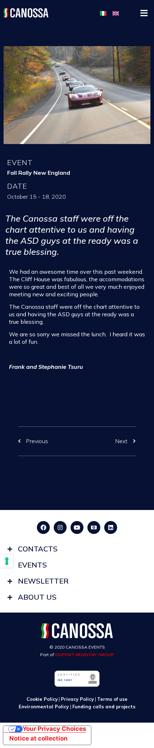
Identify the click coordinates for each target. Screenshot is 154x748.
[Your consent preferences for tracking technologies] (7, 561)
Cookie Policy (42, 699)
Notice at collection (38, 738)
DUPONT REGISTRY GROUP (84, 654)
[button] (144, 13)
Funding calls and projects (103, 706)
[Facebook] (43, 527)
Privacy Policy (77, 699)
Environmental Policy (44, 706)
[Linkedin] (110, 527)
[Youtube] (77, 527)
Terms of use (112, 699)
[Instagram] (60, 527)
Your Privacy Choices (54, 729)
